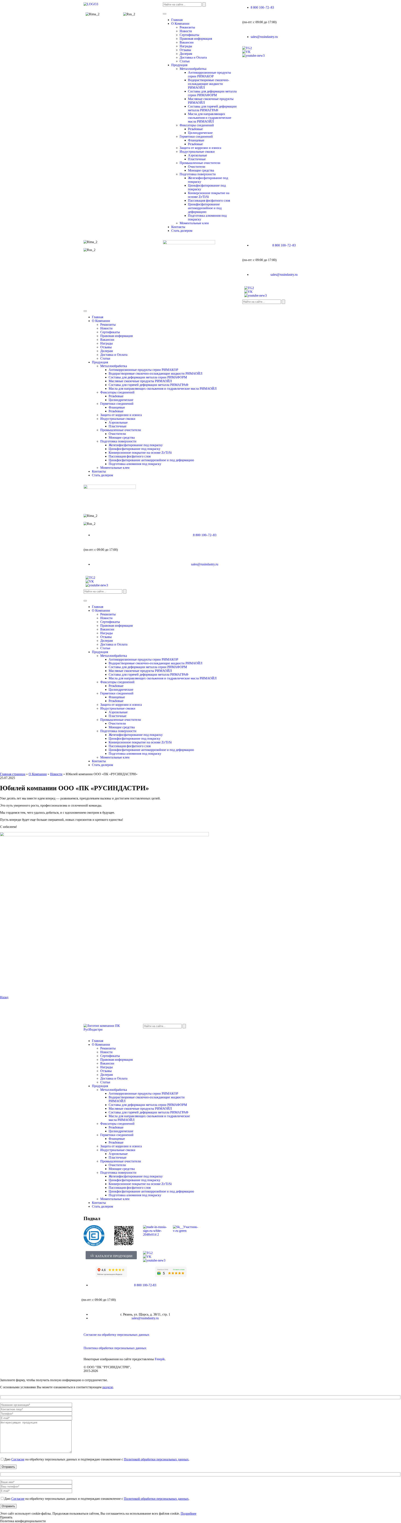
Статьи (185, 61)
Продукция (179, 65)
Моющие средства (201, 170)
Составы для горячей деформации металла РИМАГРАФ (212, 108)
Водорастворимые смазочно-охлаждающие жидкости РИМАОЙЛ (208, 83)
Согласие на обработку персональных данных (116, 1334)
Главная (177, 20)
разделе (107, 1387)
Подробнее (188, 1513)
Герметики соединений (196, 136)
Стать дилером (181, 230)
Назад (4, 997)
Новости (186, 31)
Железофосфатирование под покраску (136, 445)
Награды (186, 46)
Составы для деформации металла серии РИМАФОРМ (212, 93)
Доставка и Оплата (193, 57)
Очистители (196, 166)
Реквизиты (187, 27)
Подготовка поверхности (198, 174)
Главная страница (12, 774)
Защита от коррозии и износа (200, 148)
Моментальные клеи (194, 223)
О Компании (180, 23)
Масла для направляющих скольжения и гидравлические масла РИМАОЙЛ (209, 117)
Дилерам (186, 53)
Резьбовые (195, 129)
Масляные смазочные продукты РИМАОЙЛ (140, 381)
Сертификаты (189, 35)
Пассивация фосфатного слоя (209, 200)
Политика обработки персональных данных (115, 1348)
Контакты (178, 227)
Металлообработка (193, 68)
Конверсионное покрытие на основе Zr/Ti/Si (208, 195)
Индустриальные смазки (197, 151)
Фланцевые (196, 140)
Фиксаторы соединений (197, 125)
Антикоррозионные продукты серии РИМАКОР (209, 74)
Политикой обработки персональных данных (156, 1459)
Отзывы (185, 50)
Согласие (17, 1459)
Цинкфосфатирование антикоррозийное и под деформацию (205, 208)
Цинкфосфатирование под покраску (134, 449)
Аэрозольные (197, 155)
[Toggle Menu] (164, 13)
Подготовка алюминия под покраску (135, 464)
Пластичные (197, 159)
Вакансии (187, 42)
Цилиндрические (200, 132)
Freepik (160, 1359)
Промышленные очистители (200, 163)
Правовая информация (196, 38)
